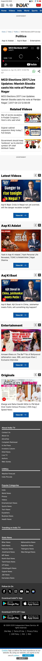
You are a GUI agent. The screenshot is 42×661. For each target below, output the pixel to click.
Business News (7, 516)
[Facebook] (4, 591)
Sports (35, 10)
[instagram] (15, 591)
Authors (5, 458)
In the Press (6, 445)
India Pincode (7, 477)
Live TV (4, 455)
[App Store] (31, 603)
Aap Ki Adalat (11, 225)
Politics (16, 32)
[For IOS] (31, 617)
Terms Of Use (19, 631)
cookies (16, 655)
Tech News (6, 509)
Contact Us (6, 432)
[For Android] (11, 617)
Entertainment (11, 325)
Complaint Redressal (9, 442)
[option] (21, 194)
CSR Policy (15, 634)
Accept (28, 655)
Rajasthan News (27, 545)
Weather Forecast (8, 474)
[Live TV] (38, 5)
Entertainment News (9, 503)
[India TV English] (22, 5)
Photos (4, 496)
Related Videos (21, 109)
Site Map (7, 631)
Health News (6, 519)
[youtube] (21, 591)
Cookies (5, 650)
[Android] (32, 1)
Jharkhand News (8, 552)
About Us (5, 436)
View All (19, 215)
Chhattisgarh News (9, 568)
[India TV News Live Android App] (11, 603)
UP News (5, 565)
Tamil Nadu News (8, 562)
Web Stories (6, 462)
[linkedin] (27, 591)
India (19, 10)
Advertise (5, 439)
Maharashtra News (28, 542)
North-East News (8, 558)
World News (6, 493)
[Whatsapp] (33, 71)
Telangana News (27, 549)
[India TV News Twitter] (38, 1)
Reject (22, 658)
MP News (5, 555)
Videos (12, 10)
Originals (7, 375)
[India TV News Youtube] (40, 1)
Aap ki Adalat (8, 40)
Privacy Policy (32, 631)
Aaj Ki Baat (9, 275)
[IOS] (30, 1)
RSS (29, 634)
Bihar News (6, 542)
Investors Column (8, 449)
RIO (23, 634)
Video (10, 32)
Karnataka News (8, 578)
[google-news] (33, 591)
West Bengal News (28, 552)
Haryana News (7, 549)
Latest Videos (11, 175)
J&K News (6, 575)
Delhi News (6, 545)
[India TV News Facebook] (35, 1)
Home (3, 10)
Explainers (6, 513)
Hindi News (6, 452)
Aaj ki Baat (22, 40)
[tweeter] (10, 591)
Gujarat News (7, 571)
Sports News (7, 506)
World (26, 10)
